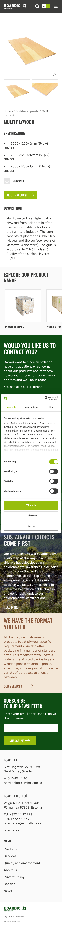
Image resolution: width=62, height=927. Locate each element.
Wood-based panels (26, 111)
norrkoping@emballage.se (23, 783)
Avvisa (31, 526)
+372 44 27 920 (22, 819)
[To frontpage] (18, 6)
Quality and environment (22, 863)
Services (10, 856)
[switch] (53, 471)
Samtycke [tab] (11, 407)
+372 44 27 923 (21, 814)
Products (10, 849)
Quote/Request (17, 195)
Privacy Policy (14, 877)
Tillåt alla (31, 505)
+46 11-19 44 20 (15, 778)
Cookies (9, 884)
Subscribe (16, 740)
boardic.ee (11, 830)
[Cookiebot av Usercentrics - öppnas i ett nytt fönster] (44, 398)
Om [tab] (51, 407)
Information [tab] (31, 407)
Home (7, 111)
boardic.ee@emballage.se (22, 823)
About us (10, 870)
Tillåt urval (31, 515)
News (8, 891)
